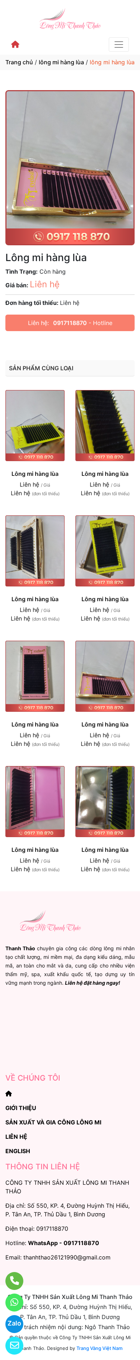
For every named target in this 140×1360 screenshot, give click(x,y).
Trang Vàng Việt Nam (99, 1348)
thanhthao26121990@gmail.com (67, 1257)
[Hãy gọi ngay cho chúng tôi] (10, 1281)
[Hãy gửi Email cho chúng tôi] (10, 1345)
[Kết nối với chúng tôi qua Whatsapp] (10, 1302)
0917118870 (70, 322)
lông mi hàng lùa (61, 62)
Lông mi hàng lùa (35, 473)
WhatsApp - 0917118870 (63, 1243)
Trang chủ (19, 62)
